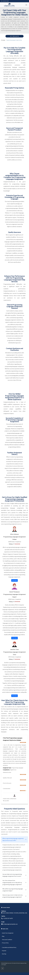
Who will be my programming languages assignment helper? (12, 890)
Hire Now (14, 580)
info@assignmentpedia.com (10, 924)
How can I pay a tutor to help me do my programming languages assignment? (12, 896)
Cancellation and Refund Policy (9, 947)
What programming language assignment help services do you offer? (13, 839)
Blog (3, 936)
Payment (4, 950)
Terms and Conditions (7, 939)
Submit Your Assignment (7, 933)
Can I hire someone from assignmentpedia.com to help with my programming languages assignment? (12, 882)
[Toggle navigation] (26, 5)
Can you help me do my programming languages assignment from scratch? (12, 875)
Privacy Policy (5, 942)
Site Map (4, 954)
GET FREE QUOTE (14, 36)
